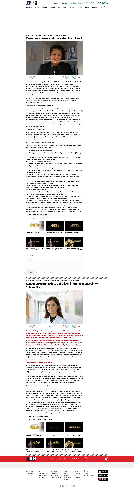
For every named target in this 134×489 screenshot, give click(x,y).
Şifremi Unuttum (88, 475)
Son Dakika (29, 7)
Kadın (64, 7)
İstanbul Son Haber (30, 35)
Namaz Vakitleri (55, 473)
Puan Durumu (54, 475)
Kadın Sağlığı (38, 35)
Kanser (39, 419)
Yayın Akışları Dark (43, 473)
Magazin (45, 35)
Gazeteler (95, 7)
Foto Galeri (72, 7)
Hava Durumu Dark (30, 471)
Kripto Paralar (67, 477)
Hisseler (66, 475)
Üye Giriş (86, 471)
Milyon (44, 419)
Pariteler (66, 479)
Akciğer (28, 419)
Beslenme (40, 218)
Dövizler (66, 473)
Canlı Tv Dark (42, 471)
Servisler (37, 7)
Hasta (34, 419)
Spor (59, 7)
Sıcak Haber (78, 479)
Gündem (44, 7)
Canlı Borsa (54, 471)
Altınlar (66, 471)
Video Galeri (78, 473)
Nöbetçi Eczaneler (43, 475)
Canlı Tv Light (29, 475)
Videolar (80, 7)
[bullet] (47, 272)
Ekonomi (52, 7)
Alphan (28, 218)
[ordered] (45, 272)
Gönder (30, 272)
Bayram (34, 218)
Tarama (50, 419)
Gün (46, 218)
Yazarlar (87, 7)
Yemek (50, 218)
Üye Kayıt (86, 473)
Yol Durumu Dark (30, 473)
